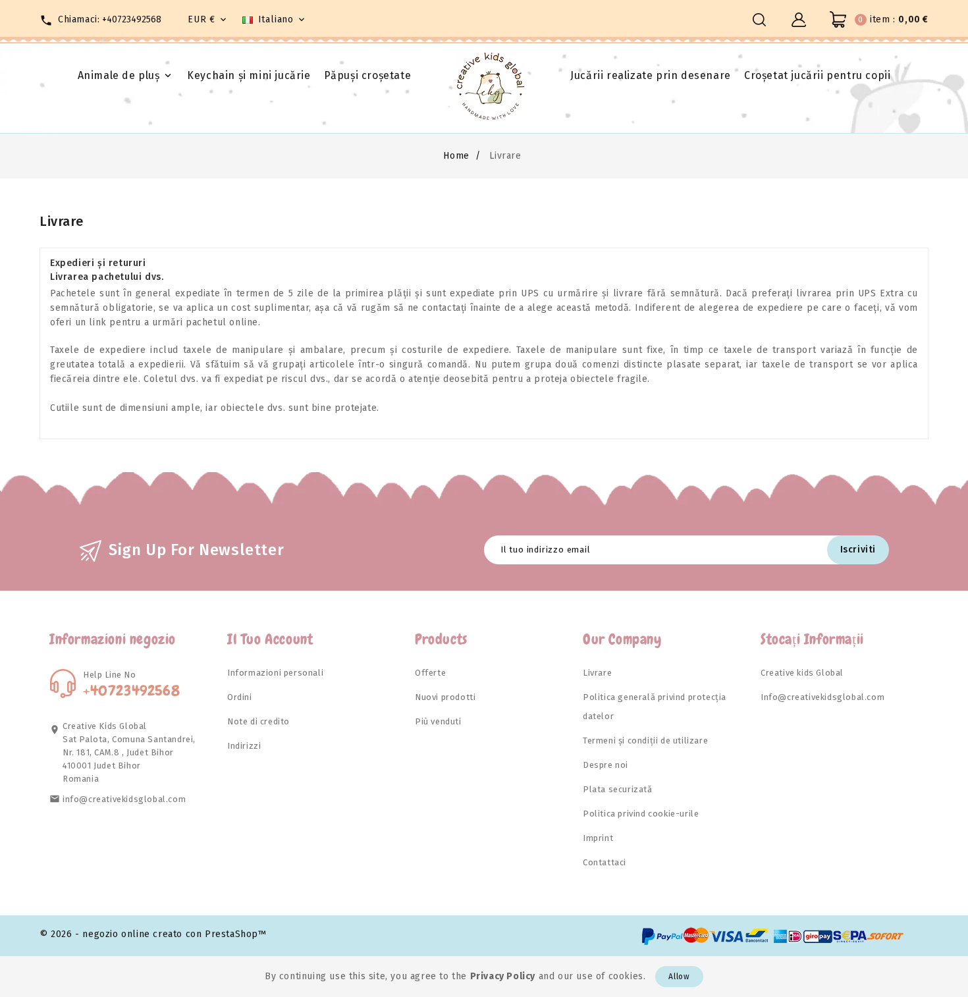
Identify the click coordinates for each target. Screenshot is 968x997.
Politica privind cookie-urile (641, 814)
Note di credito (258, 721)
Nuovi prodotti (445, 697)
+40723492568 (131, 19)
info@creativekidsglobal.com (124, 799)
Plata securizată (618, 789)
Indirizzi (244, 746)
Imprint (598, 838)
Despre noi (605, 765)
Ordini (239, 697)
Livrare (597, 673)
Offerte (430, 673)
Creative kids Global (802, 673)
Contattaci (604, 862)
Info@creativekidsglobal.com (822, 697)
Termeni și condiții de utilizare (645, 740)
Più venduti (438, 721)
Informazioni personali (275, 673)
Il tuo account (270, 639)
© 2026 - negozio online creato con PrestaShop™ (153, 934)
